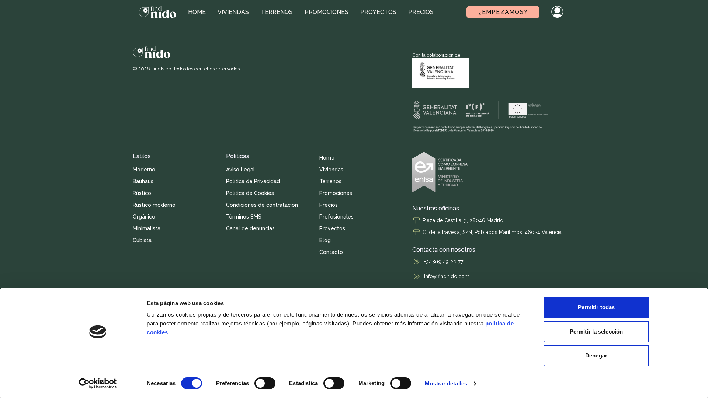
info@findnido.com (446, 276)
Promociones (326, 11)
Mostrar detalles (446, 383)
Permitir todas (596, 307)
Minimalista (146, 228)
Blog (325, 240)
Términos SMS (243, 217)
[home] (157, 12)
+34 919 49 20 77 (443, 262)
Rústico (142, 193)
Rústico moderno (154, 205)
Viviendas (233, 11)
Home (197, 11)
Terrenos (277, 11)
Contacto (331, 252)
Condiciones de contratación (262, 205)
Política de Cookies (250, 193)
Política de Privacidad (253, 181)
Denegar (596, 355)
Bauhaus (143, 181)
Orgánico (144, 217)
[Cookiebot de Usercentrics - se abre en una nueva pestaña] (98, 383)
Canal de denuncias (250, 228)
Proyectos (378, 11)
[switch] (264, 383)
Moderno (144, 169)
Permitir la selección (596, 331)
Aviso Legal (240, 169)
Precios (421, 11)
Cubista (142, 240)
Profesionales (336, 217)
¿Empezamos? (503, 11)
